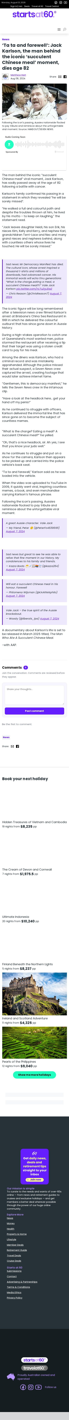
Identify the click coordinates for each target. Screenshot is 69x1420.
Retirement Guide (17, 1250)
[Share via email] (60, 77)
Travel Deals (14, 1255)
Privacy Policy (14, 1297)
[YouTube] (65, 2)
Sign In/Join (16, 6)
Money (11, 1223)
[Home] (34, 14)
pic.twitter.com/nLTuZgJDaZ (34, 289)
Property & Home (17, 1234)
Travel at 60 (37, 6)
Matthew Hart (18, 75)
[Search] (65, 29)
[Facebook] (56, 2)
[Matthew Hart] (5, 77)
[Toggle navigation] (59, 29)
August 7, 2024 (15, 531)
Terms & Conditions (18, 1287)
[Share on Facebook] (65, 77)
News (6, 737)
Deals (27, 6)
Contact (12, 1276)
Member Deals (15, 1244)
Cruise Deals (14, 1260)
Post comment (34, 711)
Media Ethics (14, 1292)
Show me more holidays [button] (34, 1075)
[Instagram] (61, 2)
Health (10, 1228)
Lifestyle (11, 1239)
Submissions (14, 1271)
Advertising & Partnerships (22, 1281)
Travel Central (52, 6)
